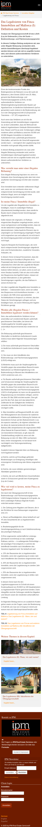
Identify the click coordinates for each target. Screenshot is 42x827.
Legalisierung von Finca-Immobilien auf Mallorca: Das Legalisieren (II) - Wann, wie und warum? (19, 616)
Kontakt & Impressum (21, 752)
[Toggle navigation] (39, 5)
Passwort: (5, 796)
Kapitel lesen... (9, 661)
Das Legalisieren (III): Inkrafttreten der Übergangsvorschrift (18, 697)
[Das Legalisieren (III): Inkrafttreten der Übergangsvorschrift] (21, 680)
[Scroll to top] (37, 822)
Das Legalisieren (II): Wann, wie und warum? (21, 657)
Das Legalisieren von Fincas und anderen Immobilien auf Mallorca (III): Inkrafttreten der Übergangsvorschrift (20, 625)
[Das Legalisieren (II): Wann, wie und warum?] (21, 647)
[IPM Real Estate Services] (6, 5)
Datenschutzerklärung (11, 777)
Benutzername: (7, 790)
